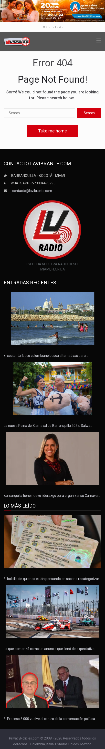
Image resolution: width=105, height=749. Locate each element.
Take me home (52, 130)
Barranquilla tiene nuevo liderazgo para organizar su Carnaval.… (52, 496)
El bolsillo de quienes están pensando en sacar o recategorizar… (52, 579)
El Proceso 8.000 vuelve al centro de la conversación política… (50, 719)
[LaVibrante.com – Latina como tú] (17, 41)
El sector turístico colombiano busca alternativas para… (46, 356)
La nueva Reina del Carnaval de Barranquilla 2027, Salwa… (48, 426)
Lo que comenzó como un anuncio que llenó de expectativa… (50, 649)
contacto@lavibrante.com (32, 191)
